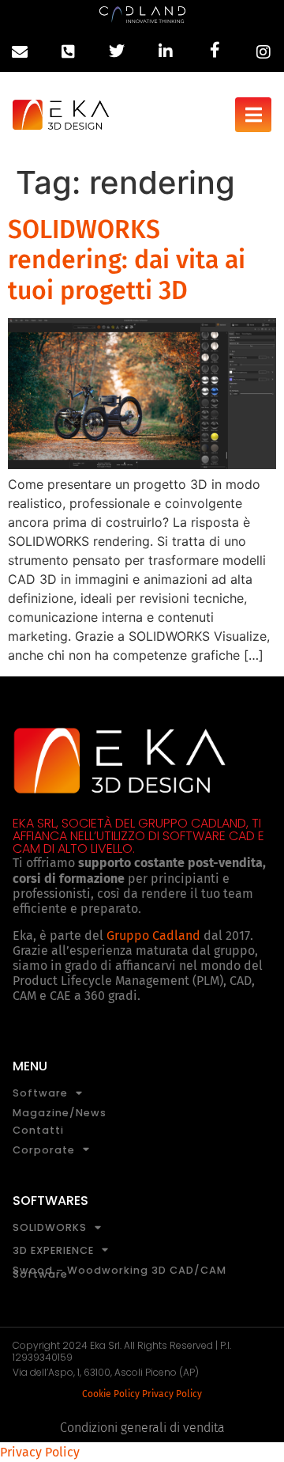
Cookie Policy (111, 1394)
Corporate (44, 1150)
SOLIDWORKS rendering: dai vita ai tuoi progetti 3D (126, 259)
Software (40, 1094)
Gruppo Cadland (153, 935)
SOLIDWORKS (50, 1228)
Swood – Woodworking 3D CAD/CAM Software (119, 1272)
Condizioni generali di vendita (142, 1427)
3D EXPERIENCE (53, 1250)
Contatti (38, 1130)
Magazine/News (59, 1113)
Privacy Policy (172, 1394)
